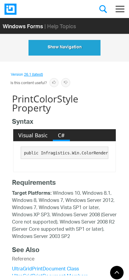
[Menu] (120, 9)
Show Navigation (65, 48)
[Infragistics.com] (34, 9)
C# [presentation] (61, 135)
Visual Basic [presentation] (32, 135)
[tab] (33, 135)
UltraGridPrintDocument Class (45, 269)
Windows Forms (23, 26)
